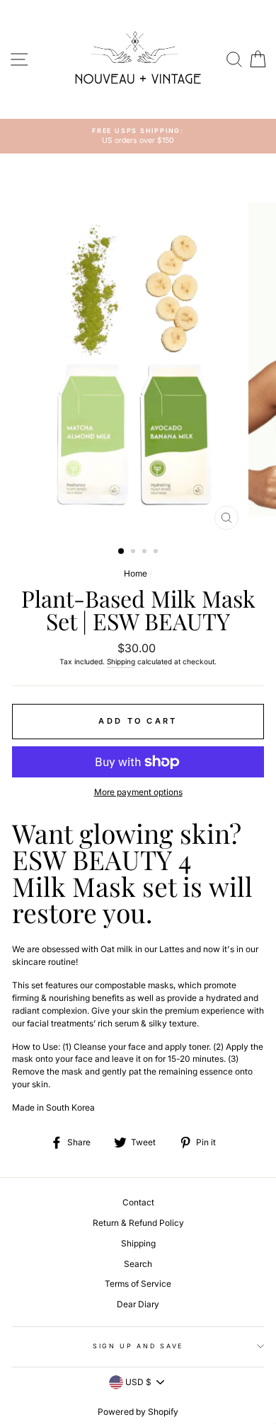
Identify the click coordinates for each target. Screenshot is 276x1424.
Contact (138, 1202)
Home (135, 573)
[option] (138, 136)
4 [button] (157, 552)
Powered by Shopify (138, 1411)
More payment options (138, 792)
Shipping (121, 661)
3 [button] (145, 552)
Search (138, 1263)
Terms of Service (138, 1283)
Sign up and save (138, 1346)
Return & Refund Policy (138, 1222)
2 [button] (134, 552)
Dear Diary (138, 1304)
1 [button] (121, 551)
